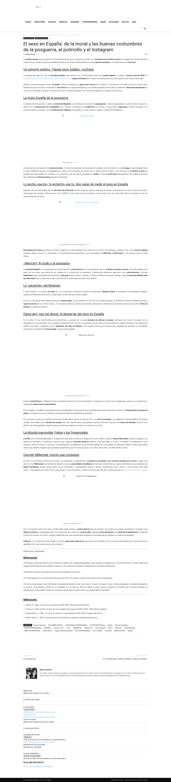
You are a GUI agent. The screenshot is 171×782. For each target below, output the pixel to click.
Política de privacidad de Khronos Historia (39, 717)
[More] (47, 644)
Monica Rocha (30, 54)
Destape (110, 625)
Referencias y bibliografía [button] (33, 551)
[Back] (24, 688)
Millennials (118, 628)
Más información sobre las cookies (136, 780)
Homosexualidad (100, 628)
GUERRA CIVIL (88, 628)
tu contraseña (28, 707)
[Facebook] (25, 644)
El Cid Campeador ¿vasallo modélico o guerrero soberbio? (125, 659)
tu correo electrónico (31, 728)
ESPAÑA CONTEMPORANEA (32, 628)
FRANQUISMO (77, 628)
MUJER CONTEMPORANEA (32, 630)
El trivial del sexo (29, 659)
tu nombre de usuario (31, 699)
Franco (68, 628)
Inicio (25, 35)
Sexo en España (97, 630)
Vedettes (130, 630)
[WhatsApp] (41, 644)
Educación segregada (121, 625)
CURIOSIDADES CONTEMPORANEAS (76, 625)
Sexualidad (108, 630)
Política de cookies (117, 780)
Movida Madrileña (129, 628)
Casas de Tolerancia (39, 625)
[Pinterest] (36, 644)
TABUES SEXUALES (119, 630)
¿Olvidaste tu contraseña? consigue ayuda (39, 712)
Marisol (110, 628)
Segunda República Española (63, 630)
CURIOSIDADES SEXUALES (97, 625)
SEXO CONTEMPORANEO (82, 630)
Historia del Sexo (34, 35)
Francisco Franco (59, 628)
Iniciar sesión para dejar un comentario (38, 766)
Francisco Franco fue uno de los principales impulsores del (47, 78)
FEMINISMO (47, 628)
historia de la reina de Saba (134, 470)
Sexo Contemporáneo (41, 38)
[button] (145, 28)
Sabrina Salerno (47, 630)
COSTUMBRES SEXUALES (55, 625)
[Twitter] (31, 644)
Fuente (75, 162)
